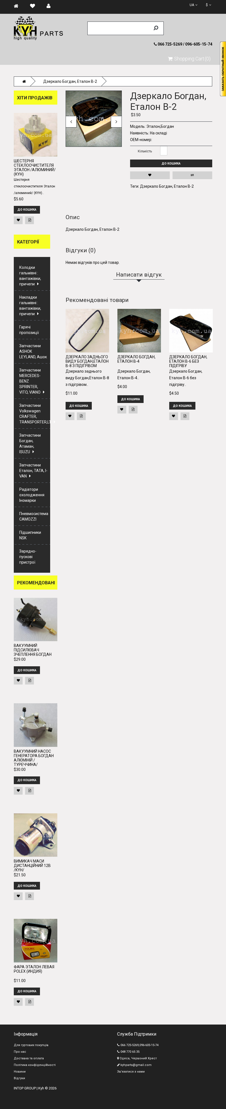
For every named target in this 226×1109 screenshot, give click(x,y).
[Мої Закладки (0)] (35, 6)
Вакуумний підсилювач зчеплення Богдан (33, 650)
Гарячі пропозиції (29, 330)
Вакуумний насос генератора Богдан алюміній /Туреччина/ (34, 758)
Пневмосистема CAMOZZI (33, 516)
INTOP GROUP (25, 1088)
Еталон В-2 (184, 186)
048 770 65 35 (129, 1052)
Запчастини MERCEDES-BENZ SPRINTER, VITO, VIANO (30, 381)
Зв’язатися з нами (131, 1071)
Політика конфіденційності (35, 1065)
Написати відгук (182, 87)
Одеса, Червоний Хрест (138, 1058)
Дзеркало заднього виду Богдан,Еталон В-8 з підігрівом (87, 361)
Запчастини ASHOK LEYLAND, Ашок (33, 351)
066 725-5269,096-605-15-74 (139, 1045)
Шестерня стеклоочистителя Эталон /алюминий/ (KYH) (35, 167)
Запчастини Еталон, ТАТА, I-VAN (33, 470)
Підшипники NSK (30, 535)
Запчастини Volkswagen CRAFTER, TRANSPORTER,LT (34, 413)
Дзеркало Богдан (156, 186)
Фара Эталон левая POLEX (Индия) (34, 969)
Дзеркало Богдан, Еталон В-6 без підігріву (188, 361)
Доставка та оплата (29, 1058)
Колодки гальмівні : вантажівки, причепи (30, 275)
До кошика (171, 163)
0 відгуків (161, 87)
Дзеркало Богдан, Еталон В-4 (136, 359)
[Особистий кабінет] (51, 6)
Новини (20, 1071)
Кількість (145, 151)
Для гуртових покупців (31, 1045)
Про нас (20, 1052)
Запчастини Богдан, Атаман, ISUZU (30, 443)
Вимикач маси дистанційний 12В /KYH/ (32, 865)
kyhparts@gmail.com (136, 1065)
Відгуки (19, 1078)
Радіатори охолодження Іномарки (31, 495)
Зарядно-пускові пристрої (27, 556)
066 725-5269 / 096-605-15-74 (184, 44)
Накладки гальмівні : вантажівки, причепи (30, 305)
